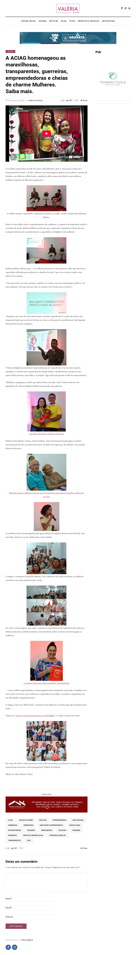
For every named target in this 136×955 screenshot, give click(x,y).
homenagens (28, 825)
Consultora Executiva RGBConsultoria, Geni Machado (46, 683)
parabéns (76, 830)
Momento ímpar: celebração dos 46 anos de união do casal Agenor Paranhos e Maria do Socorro (46, 495)
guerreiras (12, 825)
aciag (10, 820)
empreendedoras (59, 820)
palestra (62, 830)
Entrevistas (108, 21)
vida (29, 840)
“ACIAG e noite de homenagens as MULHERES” (35, 715)
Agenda (43, 21)
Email (9, 907)
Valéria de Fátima (36, 100)
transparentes (14, 840)
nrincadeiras (46, 830)
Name (9, 898)
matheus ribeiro (14, 830)
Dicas (64, 21)
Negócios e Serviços (88, 21)
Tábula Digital (27, 940)
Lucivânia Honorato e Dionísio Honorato (46, 434)
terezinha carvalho (57, 835)
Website (9, 917)
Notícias (53, 21)
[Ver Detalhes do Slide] (47, 805)
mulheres (31, 830)
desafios (42, 820)
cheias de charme (26, 820)
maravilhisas (74, 825)
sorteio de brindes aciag (33, 835)
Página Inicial (28, 21)
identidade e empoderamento (51, 825)
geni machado (78, 820)
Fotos (72, 21)
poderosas (12, 835)
